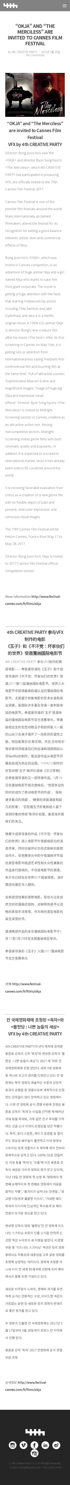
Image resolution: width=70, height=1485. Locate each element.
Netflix (13, 756)
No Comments (35, 55)
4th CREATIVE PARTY (24, 52)
